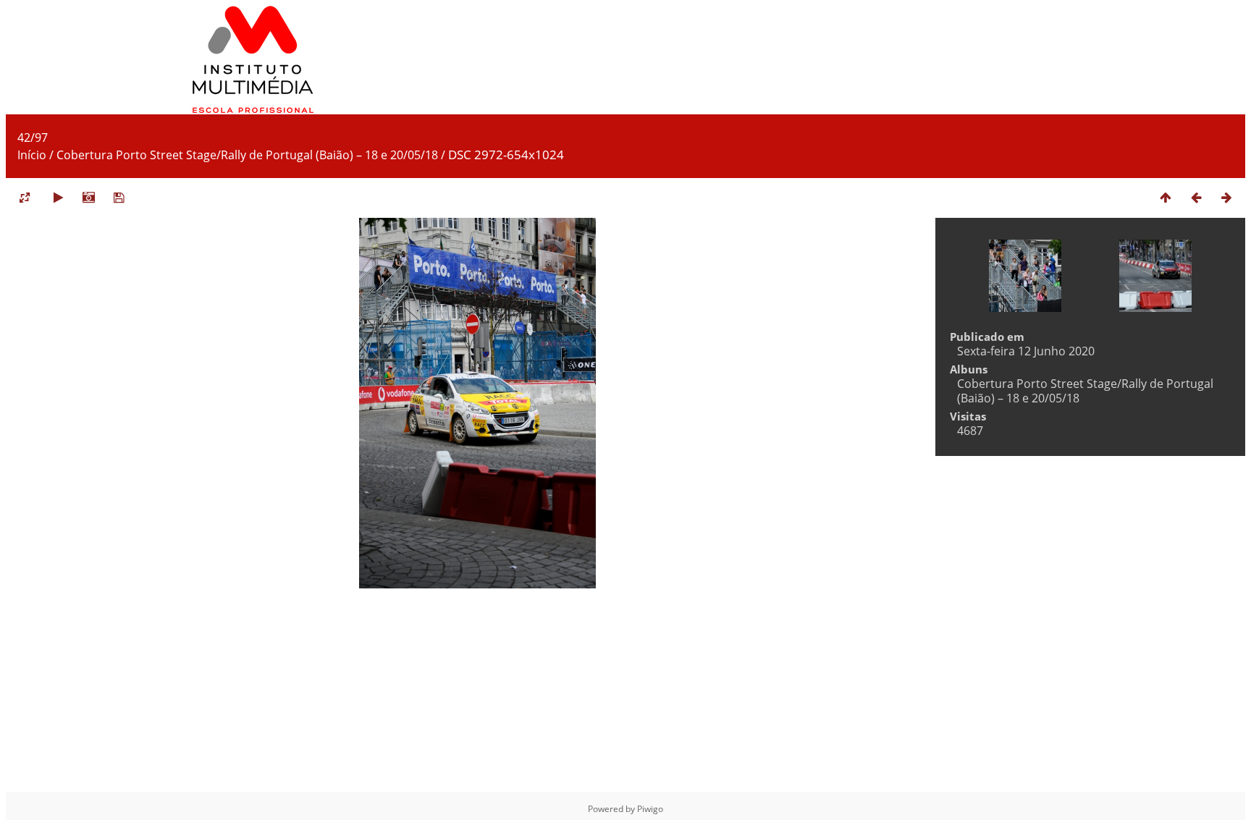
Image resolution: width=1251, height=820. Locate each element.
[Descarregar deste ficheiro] (119, 197)
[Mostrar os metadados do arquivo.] (88, 197)
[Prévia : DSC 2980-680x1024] (1196, 197)
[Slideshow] (58, 197)
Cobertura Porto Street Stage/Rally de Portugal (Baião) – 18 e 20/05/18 (247, 155)
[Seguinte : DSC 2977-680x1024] (1226, 197)
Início (31, 155)
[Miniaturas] (1165, 197)
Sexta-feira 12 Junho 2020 (1026, 351)
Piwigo (650, 809)
